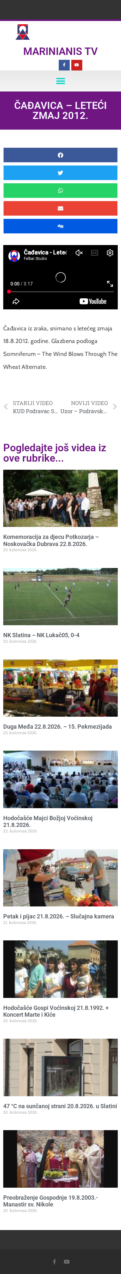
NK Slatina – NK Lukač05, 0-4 (41, 635)
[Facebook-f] (64, 65)
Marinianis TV (60, 51)
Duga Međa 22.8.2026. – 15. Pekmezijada (57, 726)
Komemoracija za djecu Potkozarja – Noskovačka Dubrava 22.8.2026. (51, 540)
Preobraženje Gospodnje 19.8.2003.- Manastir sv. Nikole (50, 1201)
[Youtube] (76, 65)
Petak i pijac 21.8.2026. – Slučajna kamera (58, 916)
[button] (60, 81)
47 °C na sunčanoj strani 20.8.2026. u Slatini (60, 1106)
